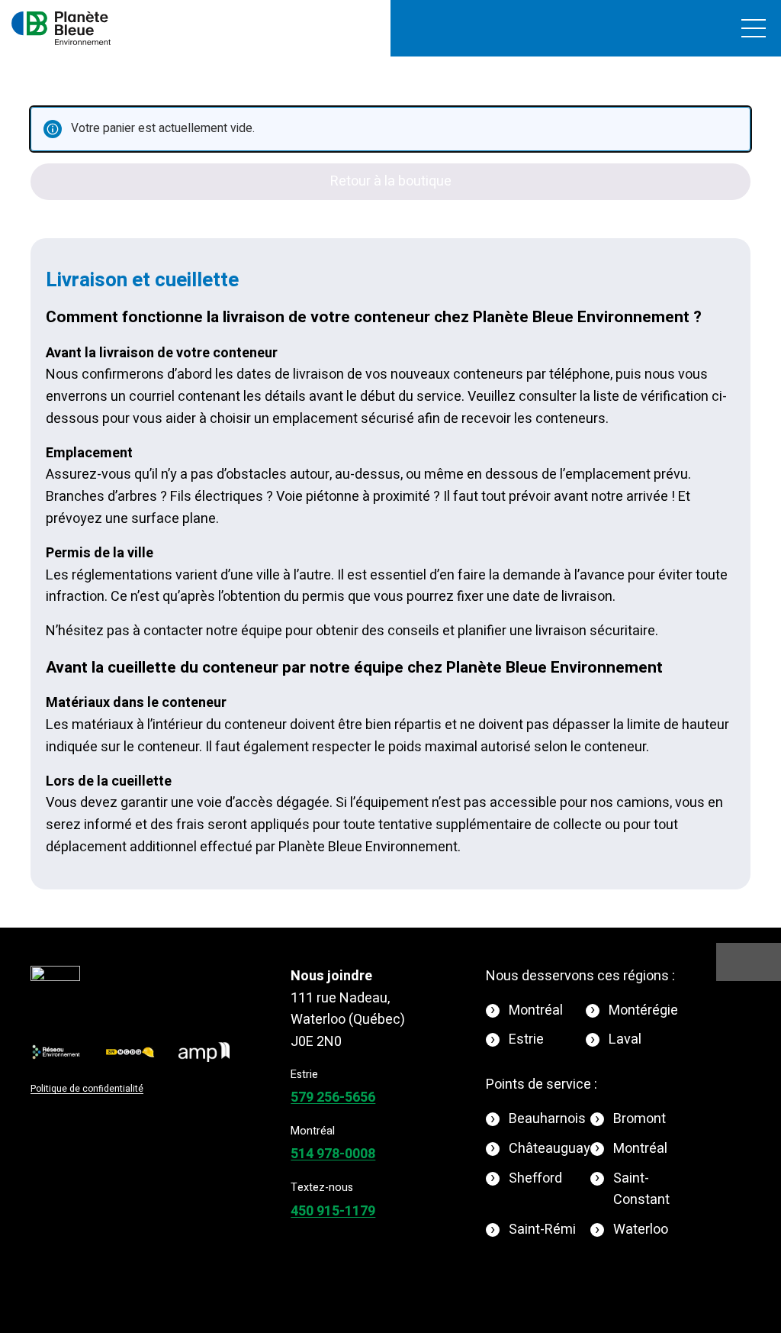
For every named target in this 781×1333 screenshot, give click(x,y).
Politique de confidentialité (87, 1089)
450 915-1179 (333, 1211)
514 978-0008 (333, 1154)
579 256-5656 (333, 1097)
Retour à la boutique (391, 181)
